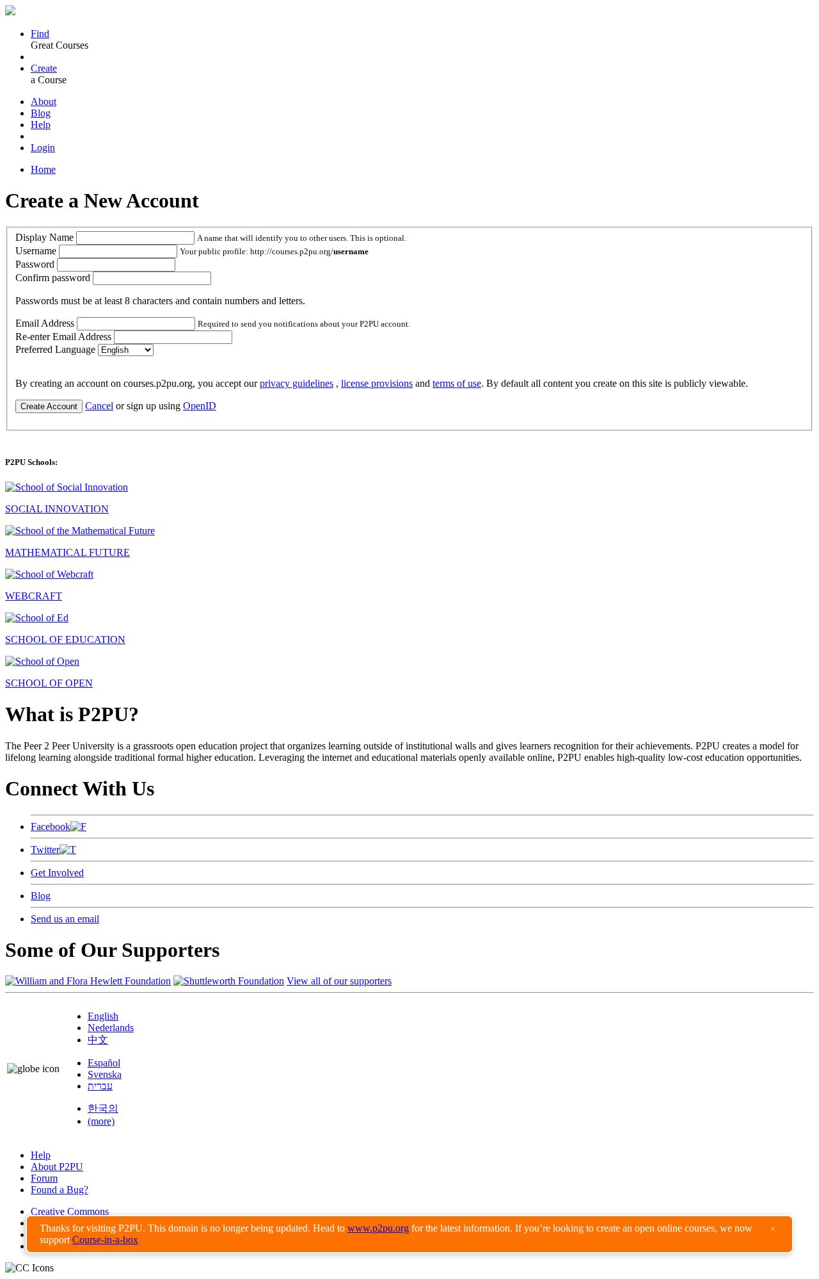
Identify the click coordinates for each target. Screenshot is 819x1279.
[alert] (409, 1234)
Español (104, 1062)
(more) (101, 1121)
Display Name (44, 237)
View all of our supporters (339, 980)
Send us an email (65, 918)
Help (41, 124)
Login (43, 147)
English (103, 1016)
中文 (98, 1039)
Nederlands (111, 1027)
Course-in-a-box (105, 1239)
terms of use (457, 383)
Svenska (105, 1074)
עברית (100, 1085)
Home (43, 169)
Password (34, 264)
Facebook (50, 826)
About (43, 101)
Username (35, 250)
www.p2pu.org (378, 1228)
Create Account (48, 406)
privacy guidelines (296, 383)
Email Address (44, 323)
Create (44, 68)
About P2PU (57, 1166)
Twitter (45, 849)
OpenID (199, 405)
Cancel (99, 405)
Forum (44, 1178)
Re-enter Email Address (63, 336)
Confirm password (52, 277)
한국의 (103, 1108)
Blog (41, 113)
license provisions (377, 383)
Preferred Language (55, 349)
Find (40, 33)
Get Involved (57, 872)
